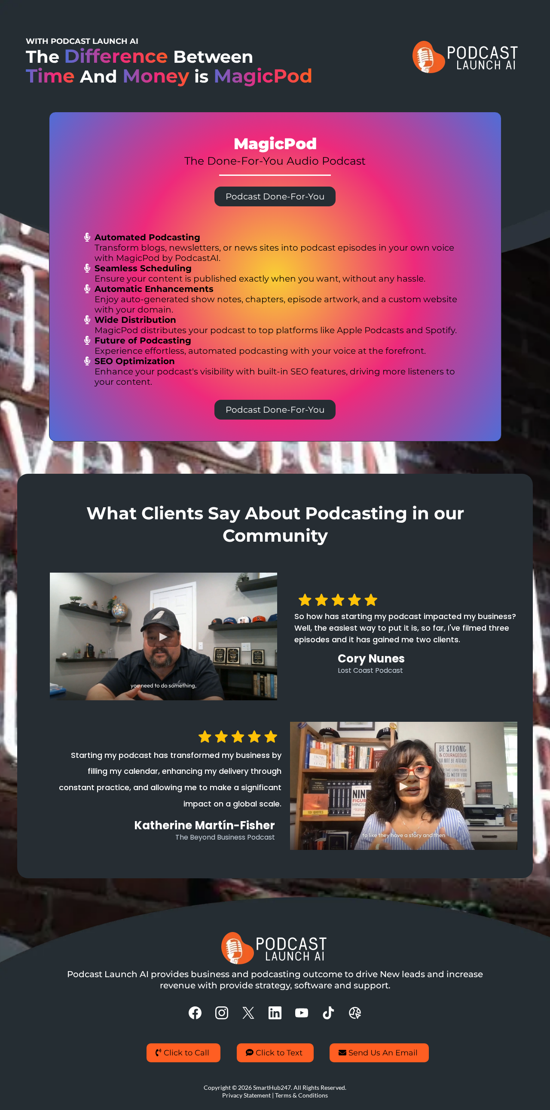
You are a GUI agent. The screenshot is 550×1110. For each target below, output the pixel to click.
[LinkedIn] (275, 1013)
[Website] (355, 1013)
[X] (248, 1013)
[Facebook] (195, 1013)
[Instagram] (221, 1013)
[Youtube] (301, 1013)
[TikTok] (328, 1013)
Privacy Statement (246, 1095)
